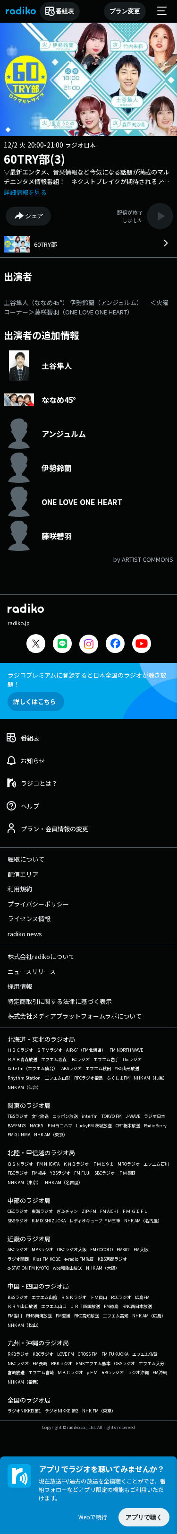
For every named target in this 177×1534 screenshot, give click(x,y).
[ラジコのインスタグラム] (88, 644)
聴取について (26, 858)
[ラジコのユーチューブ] (141, 644)
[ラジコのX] (35, 644)
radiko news (25, 933)
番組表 (65, 11)
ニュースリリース (32, 971)
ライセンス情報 (29, 918)
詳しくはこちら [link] (34, 701)
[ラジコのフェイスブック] (115, 644)
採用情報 (20, 986)
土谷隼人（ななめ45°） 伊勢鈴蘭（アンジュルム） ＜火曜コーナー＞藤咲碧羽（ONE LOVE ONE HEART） (86, 307)
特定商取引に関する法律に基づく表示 (60, 1001)
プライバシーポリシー (38, 903)
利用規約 (20, 888)
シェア (34, 215)
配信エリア (23, 874)
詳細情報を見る (25, 192)
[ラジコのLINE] (62, 644)
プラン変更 (125, 11)
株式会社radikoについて (41, 956)
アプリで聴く (144, 1517)
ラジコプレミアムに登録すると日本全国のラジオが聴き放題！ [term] (87, 680)
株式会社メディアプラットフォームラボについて (75, 1015)
